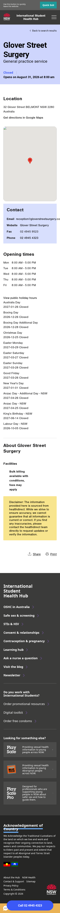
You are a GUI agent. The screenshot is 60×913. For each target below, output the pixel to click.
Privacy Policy (11, 885)
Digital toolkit (13, 712)
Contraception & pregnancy (24, 641)
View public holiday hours (20, 298)
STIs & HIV (11, 624)
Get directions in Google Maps (23, 117)
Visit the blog (13, 666)
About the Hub (12, 877)
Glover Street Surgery (34, 225)
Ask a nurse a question (21, 658)
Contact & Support (14, 881)
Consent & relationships (21, 632)
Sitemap (31, 881)
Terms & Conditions (14, 889)
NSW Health (29, 877)
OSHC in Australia (17, 607)
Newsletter (12, 675)
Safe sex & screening (19, 615)
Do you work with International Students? (22, 693)
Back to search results (44, 30)
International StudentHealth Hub (30, 17)
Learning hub (14, 649)
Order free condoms (18, 721)
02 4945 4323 (29, 238)
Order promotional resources (24, 704)
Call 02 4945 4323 (30, 905)
